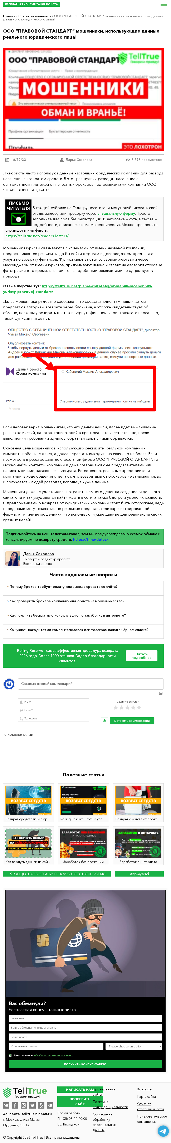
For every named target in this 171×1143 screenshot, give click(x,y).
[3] (127, 708)
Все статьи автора (37, 563)
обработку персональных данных (53, 1055)
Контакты (144, 1089)
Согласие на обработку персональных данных (104, 1122)
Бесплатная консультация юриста (31, 4)
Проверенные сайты (104, 1091)
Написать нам (80, 1089)
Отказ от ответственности (150, 1106)
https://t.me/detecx (91, 539)
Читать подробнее (142, 656)
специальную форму (116, 213)
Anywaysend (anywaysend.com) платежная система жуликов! (139, 874)
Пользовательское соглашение (152, 1119)
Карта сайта (146, 1096)
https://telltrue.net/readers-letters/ (37, 236)
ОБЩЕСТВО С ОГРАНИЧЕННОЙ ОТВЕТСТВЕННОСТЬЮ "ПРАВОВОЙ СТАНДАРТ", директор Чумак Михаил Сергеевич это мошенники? (56, 874)
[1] (116, 708)
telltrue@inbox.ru (36, 1114)
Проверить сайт (80, 1101)
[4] (133, 708)
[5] (139, 708)
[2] (121, 708)
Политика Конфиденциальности (108, 1104)
